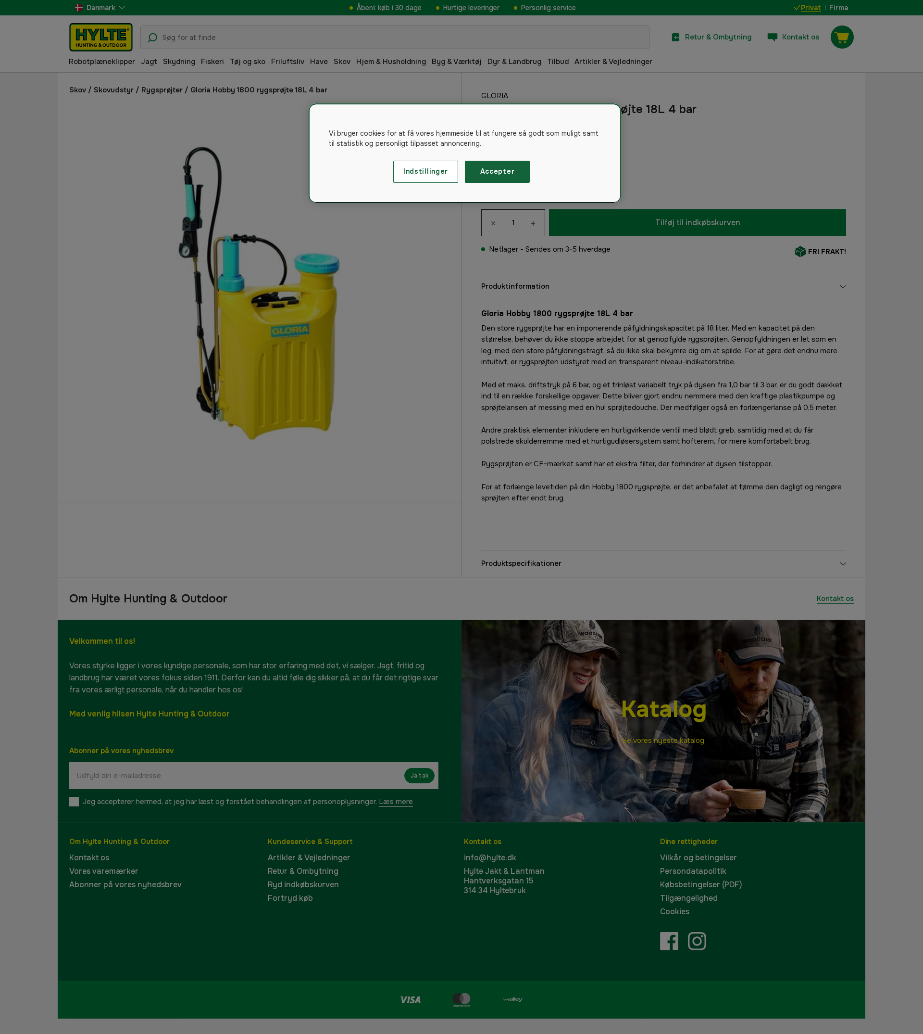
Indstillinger (425, 171)
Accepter (497, 171)
